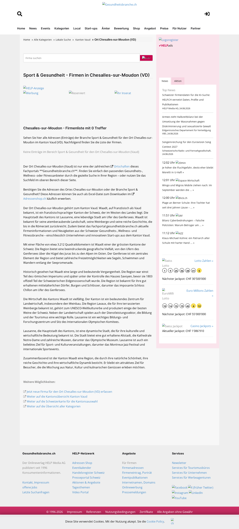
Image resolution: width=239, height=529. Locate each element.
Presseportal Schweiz (86, 477)
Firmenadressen (133, 468)
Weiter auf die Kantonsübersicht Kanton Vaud (57, 396)
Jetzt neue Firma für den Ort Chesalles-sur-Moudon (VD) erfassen (69, 392)
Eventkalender (81, 468)
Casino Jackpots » (202, 326)
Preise (164, 28)
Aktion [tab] (178, 81)
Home (21, 28)
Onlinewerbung (132, 487)
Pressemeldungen (134, 492)
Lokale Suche (63, 39)
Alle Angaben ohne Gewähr (175, 512)
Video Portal (80, 492)
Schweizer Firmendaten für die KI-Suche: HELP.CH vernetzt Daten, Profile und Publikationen (186, 99)
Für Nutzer (180, 28)
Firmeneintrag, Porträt (137, 473)
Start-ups (91, 28)
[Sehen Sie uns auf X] (200, 487)
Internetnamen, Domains (138, 482)
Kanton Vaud (82, 39)
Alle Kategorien (43, 39)
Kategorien (61, 28)
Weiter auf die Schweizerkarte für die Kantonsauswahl (62, 401)
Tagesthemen (81, 487)
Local (76, 28)
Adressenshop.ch (34, 199)
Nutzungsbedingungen (120, 512)
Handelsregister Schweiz (88, 473)
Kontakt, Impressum (35, 482)
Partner (196, 28)
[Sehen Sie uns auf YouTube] (179, 498)
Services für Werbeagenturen (191, 477)
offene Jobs (29, 487)
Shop (136, 28)
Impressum (74, 512)
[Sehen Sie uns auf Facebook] (179, 487)
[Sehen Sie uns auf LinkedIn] (196, 492)
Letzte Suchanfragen (35, 492)
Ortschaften (122, 166)
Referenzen (93, 512)
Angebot (150, 28)
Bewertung (121, 28)
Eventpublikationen (135, 477)
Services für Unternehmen (189, 473)
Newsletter (179, 463)
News (33, 28)
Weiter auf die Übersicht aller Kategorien (53, 406)
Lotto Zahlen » (204, 261)
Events (45, 28)
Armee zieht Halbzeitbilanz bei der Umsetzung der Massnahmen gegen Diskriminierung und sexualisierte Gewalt (186, 121)
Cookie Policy (155, 521)
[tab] (165, 81)
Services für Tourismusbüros (191, 468)
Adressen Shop (82, 463)
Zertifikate (146, 512)
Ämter (106, 28)
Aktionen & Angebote (86, 482)
